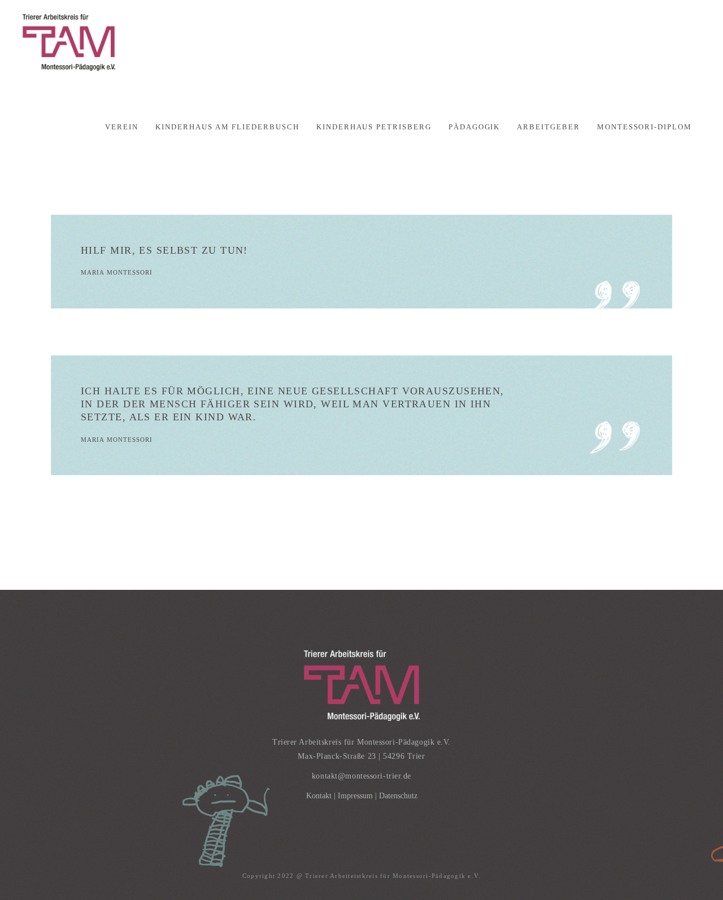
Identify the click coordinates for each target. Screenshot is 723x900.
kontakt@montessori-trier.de (361, 776)
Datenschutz (398, 796)
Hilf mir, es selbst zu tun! (164, 250)
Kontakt (319, 796)
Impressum (355, 796)
